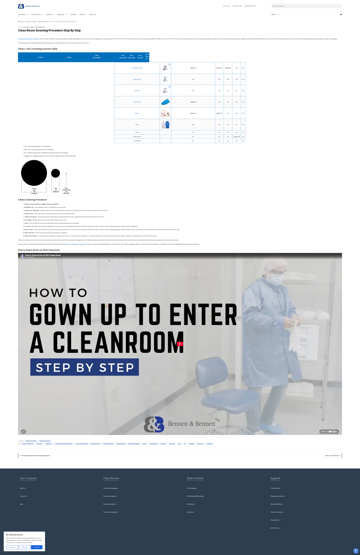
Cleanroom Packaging (110, 488)
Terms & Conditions (276, 512)
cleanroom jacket (120, 443)
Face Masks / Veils (137, 68)
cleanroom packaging (134, 443)
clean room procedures (82, 443)
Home (22, 21)
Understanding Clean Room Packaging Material (36, 456)
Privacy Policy (274, 520)
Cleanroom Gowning (43, 21)
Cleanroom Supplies (109, 496)
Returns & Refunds (276, 504)
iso (185, 443)
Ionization (190, 512)
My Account (226, 6)
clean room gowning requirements (64, 443)
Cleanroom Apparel (109, 504)
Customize (12, 547)
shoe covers (200, 443)
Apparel (49, 14)
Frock (137, 124)
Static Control (36, 14)
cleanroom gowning (108, 443)
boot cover (39, 443)
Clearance (73, 14)
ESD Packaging (191, 488)
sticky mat (209, 443)
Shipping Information (277, 496)
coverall (145, 443)
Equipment (60, 14)
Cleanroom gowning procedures (28, 39)
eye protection (154, 443)
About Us (83, 14)
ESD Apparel (191, 504)
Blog (21, 504)
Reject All (24, 547)
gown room (172, 443)
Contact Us (92, 14)
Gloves (137, 113)
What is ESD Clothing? (331, 456)
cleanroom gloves (95, 443)
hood (179, 443)
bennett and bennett (27, 443)
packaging (191, 443)
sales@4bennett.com (250, 6)
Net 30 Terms (274, 528)
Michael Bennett (40, 27)
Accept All (36, 547)
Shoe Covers (137, 102)
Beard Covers (137, 79)
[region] (24, 541)
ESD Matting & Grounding (195, 496)
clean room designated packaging (75, 244)
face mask (163, 443)
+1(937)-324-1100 (237, 6)
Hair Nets (137, 90)
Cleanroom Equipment (110, 512)
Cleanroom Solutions (31, 21)
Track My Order (275, 488)
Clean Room (22, 14)
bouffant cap (48, 443)
